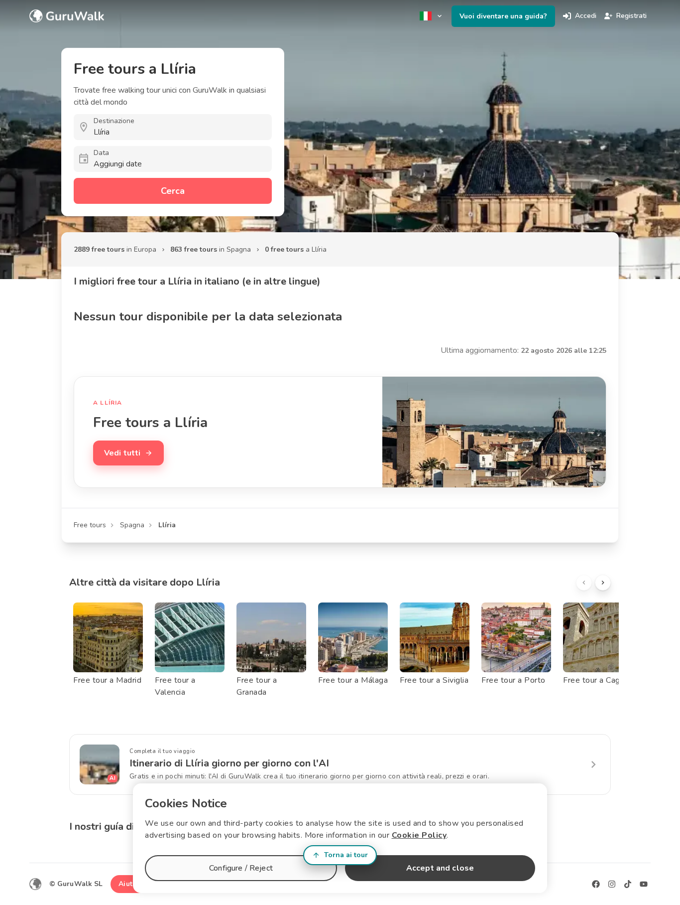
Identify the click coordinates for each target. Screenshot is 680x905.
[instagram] (612, 884)
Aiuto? (129, 884)
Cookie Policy (419, 835)
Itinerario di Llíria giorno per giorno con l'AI (229, 763)
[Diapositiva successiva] (603, 583)
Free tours (90, 525)
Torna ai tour (346, 855)
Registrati (631, 15)
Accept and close (440, 868)
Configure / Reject (241, 868)
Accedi (585, 15)
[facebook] (596, 884)
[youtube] (644, 884)
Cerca (173, 191)
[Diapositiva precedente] (584, 583)
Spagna (132, 525)
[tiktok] (628, 884)
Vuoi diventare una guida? (503, 16)
